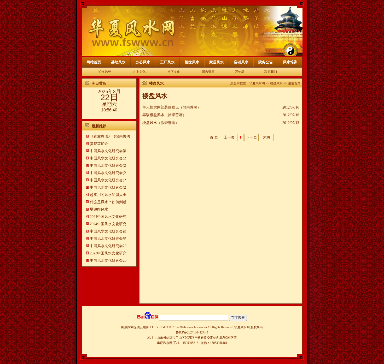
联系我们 (270, 72)
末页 (266, 137)
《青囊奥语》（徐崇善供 (110, 136)
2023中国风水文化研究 (108, 253)
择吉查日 (208, 72)
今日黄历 (99, 83)
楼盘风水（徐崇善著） (160, 123)
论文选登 (104, 72)
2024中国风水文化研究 (108, 217)
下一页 (251, 137)
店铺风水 (241, 62)
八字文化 (173, 72)
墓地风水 (118, 62)
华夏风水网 (257, 83)
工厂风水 (167, 62)
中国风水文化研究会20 (108, 246)
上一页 (229, 137)
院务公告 (265, 62)
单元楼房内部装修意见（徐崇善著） (171, 107)
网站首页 (93, 62)
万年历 (239, 72)
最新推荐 (99, 126)
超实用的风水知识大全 (108, 195)
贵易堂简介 (99, 144)
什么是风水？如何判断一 (110, 202)
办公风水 (143, 62)
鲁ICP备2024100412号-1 (192, 332)
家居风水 (216, 62)
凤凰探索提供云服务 (135, 327)
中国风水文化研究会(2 (108, 158)
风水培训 (290, 62)
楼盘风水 (192, 62)
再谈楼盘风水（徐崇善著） (164, 115)
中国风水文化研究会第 (108, 151)
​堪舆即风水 (99, 209)
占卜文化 (139, 72)
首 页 (214, 137)
